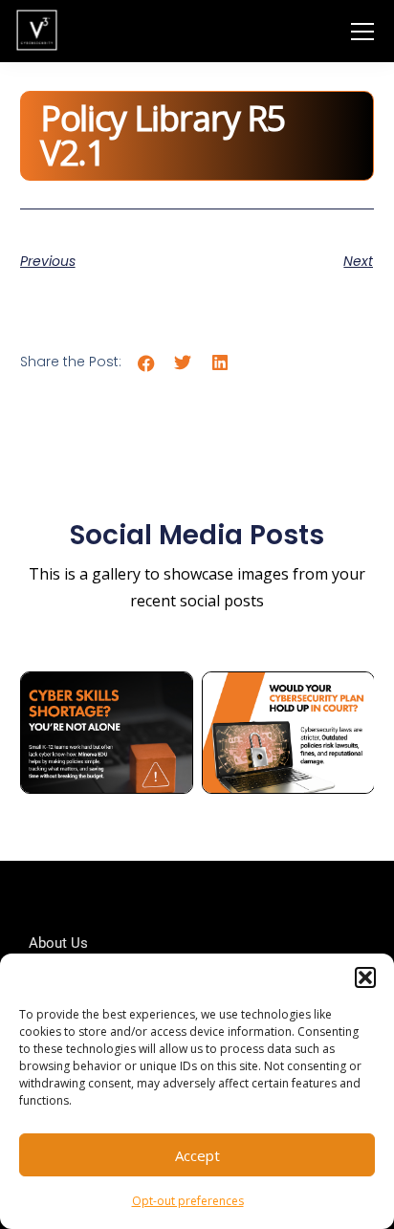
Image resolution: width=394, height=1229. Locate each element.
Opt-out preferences (188, 1201)
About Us (58, 943)
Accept (197, 1155)
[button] (365, 977)
